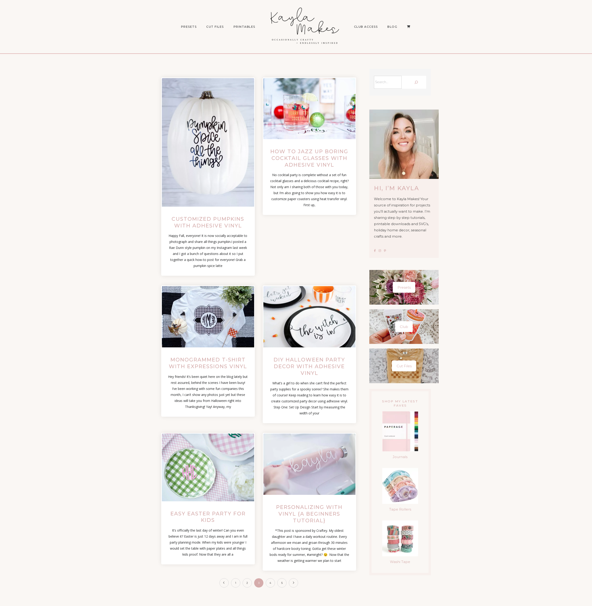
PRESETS (189, 26)
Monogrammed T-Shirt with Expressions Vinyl (208, 363)
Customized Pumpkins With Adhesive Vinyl (208, 222)
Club (404, 326)
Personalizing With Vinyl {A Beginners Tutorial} (309, 513)
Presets (404, 287)
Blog (392, 26)
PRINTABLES (244, 26)
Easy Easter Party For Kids (208, 517)
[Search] (415, 82)
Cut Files (215, 26)
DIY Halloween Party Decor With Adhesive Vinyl (309, 366)
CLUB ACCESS (366, 26)
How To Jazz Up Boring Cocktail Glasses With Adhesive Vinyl (309, 158)
